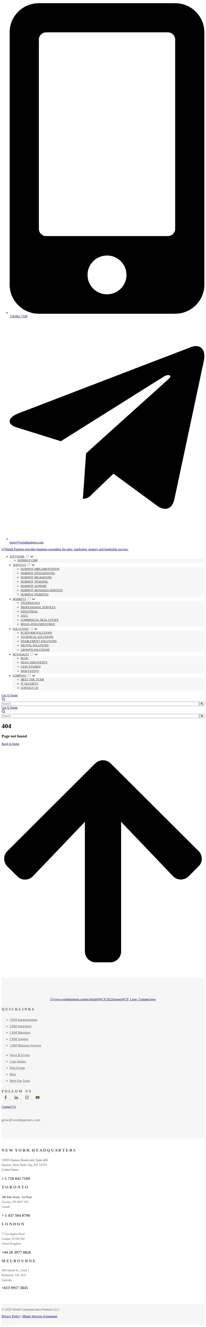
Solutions (21, 629)
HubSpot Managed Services (42, 590)
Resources (21, 654)
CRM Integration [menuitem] (20, 1026)
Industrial (29, 611)
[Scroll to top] (103, 975)
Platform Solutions (36, 632)
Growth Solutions (35, 649)
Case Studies (31, 666)
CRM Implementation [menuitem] (23, 1019)
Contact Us (29, 687)
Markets (19, 599)
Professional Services (38, 607)
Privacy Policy (11, 1316)
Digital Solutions (35, 645)
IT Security (29, 683)
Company (19, 675)
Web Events (30, 671)
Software (17, 556)
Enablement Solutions (39, 641)
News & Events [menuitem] (20, 1055)
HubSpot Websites (34, 594)
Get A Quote (10, 695)
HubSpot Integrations (38, 573)
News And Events (34, 662)
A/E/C (24, 615)
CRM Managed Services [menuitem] (25, 1045)
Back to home (10, 744)
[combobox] (100, 704)
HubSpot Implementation (40, 569)
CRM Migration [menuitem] (20, 1032)
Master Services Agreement (39, 1316)
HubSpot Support (34, 586)
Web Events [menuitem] (17, 1068)
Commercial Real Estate (40, 619)
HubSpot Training (34, 581)
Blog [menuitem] (13, 1074)
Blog (24, 658)
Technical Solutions (37, 637)
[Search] (201, 704)
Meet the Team (32, 679)
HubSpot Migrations (36, 577)
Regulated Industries (38, 624)
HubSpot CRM (27, 560)
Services (19, 565)
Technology (30, 602)
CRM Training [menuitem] (19, 1039)
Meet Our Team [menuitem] (20, 1080)
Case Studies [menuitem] (18, 1061)
